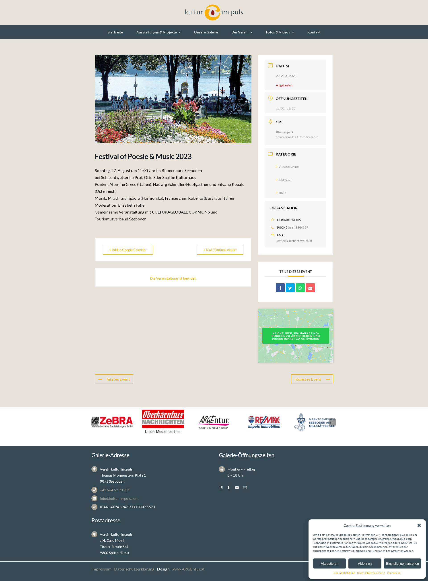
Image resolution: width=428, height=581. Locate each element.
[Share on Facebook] (280, 287)
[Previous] (94, 422)
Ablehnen (365, 563)
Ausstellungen (289, 166)
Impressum (394, 573)
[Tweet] (290, 287)
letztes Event (118, 379)
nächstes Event (307, 379)
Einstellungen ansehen (402, 563)
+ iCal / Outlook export (220, 250)
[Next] (332, 422)
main (282, 192)
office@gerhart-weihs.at (294, 241)
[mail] (245, 487)
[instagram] (220, 487)
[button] (419, 525)
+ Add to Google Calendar (128, 250)
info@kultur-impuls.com (119, 498)
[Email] (310, 287)
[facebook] (228, 487)
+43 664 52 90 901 (115, 490)
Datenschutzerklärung (371, 573)
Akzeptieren (329, 563)
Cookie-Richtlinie (344, 573)
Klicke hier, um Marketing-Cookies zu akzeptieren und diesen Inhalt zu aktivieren (296, 336)
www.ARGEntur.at (188, 568)
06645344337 (298, 227)
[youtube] (237, 487)
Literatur (285, 179)
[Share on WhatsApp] (300, 287)
